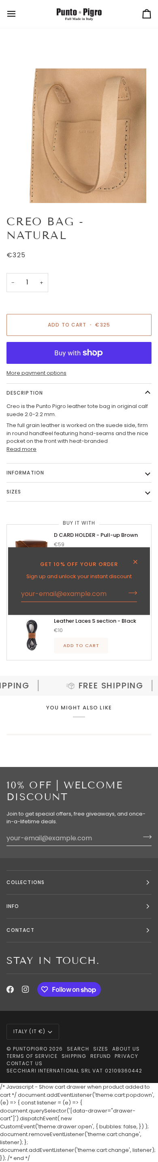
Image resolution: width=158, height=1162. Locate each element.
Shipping (74, 1056)
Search (78, 1048)
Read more (21, 449)
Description (24, 392)
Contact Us (24, 1063)
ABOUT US (126, 1048)
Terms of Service (32, 1056)
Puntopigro (30, 1048)
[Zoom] (27, 188)
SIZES (13, 491)
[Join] (130, 592)
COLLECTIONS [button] (25, 882)
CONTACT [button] (20, 930)
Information (25, 472)
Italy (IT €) (29, 1031)
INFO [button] (12, 906)
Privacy (126, 1056)
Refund (100, 1056)
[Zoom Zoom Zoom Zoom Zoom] (79, 135)
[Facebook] (10, 989)
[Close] (139, 558)
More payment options (36, 373)
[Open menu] (18, 14)
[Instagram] (25, 989)
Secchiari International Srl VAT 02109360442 (74, 1070)
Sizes (100, 1048)
